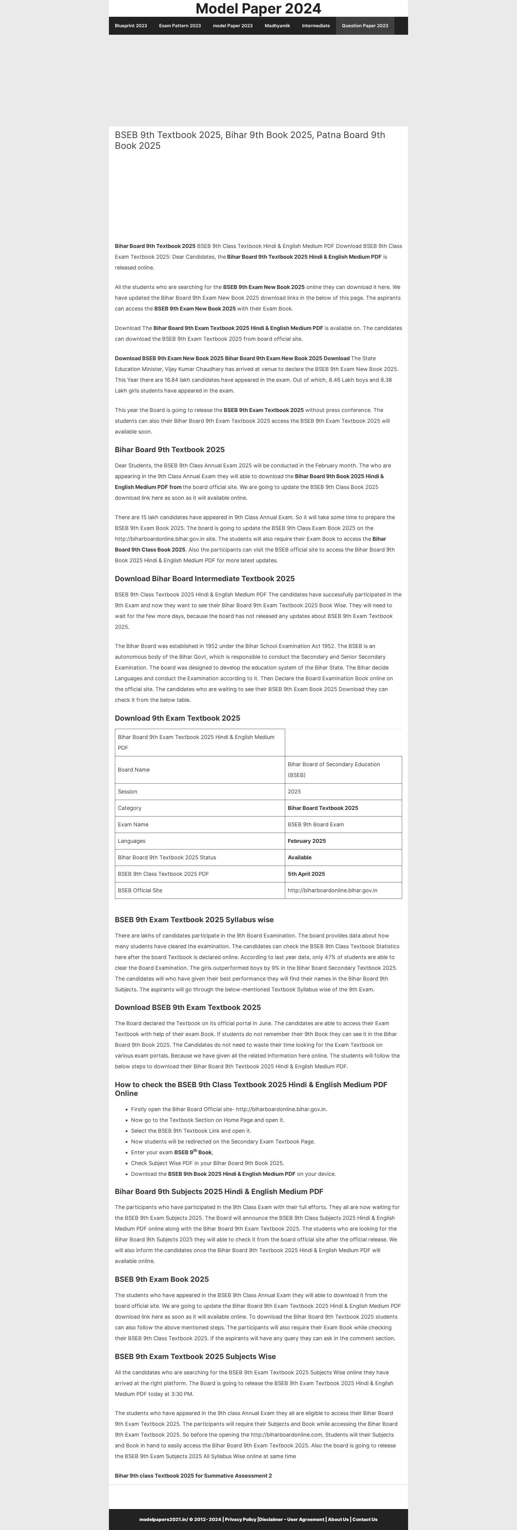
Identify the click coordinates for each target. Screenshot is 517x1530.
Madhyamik (277, 25)
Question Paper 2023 (365, 25)
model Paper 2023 (233, 25)
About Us (338, 1519)
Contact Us (365, 1519)
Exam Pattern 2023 (180, 25)
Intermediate (316, 25)
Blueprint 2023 (131, 25)
